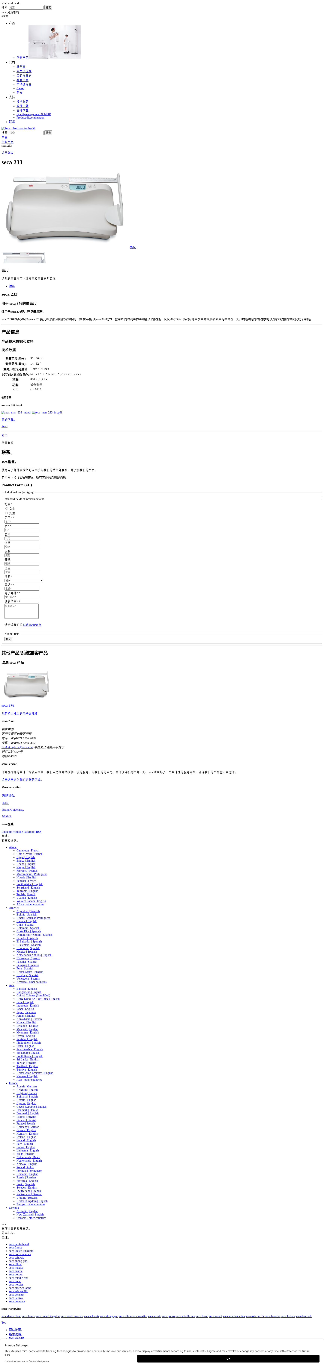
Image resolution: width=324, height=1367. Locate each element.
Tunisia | (25, 894)
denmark (17, 1301)
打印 (5, 435)
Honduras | (28, 948)
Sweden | (26, 1187)
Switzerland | (28, 1190)
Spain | (25, 1184)
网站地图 (15, 1329)
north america (20, 1254)
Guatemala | (28, 944)
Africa (12, 847)
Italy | (24, 1143)
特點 (12, 286)
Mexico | (26, 951)
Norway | (26, 1164)
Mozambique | (31, 874)
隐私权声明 (17, 1338)
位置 (7, 568)
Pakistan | (27, 1039)
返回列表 (8, 152)
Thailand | (27, 1066)
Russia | (26, 1177)
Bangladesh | (28, 992)
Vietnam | (27, 1076)
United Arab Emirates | (34, 1072)
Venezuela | (28, 978)
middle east (18, 1277)
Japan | (26, 1012)
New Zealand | (30, 1214)
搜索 (48, 7)
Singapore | (28, 1052)
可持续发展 (24, 84)
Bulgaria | (27, 1096)
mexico (16, 1267)
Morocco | (27, 870)
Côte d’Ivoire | (29, 853)
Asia (11, 985)
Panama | (26, 961)
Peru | (24, 968)
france (15, 1247)
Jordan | (25, 1015)
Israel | (25, 1008)
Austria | (26, 1086)
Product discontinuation (30, 117)
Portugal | (29, 1170)
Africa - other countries (30, 904)
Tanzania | (27, 890)
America (14, 907)
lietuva (16, 1298)
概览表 (21, 66)
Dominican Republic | (34, 934)
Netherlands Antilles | (34, 955)
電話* (9, 584)
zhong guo (18, 1261)
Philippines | (28, 1042)
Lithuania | (27, 1150)
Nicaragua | (28, 958)
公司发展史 (24, 75)
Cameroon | (27, 850)
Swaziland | (28, 887)
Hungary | (27, 1133)
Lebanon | (27, 1025)
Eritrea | (25, 860)
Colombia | (28, 928)
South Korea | (29, 1056)
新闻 (19, 92)
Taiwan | (26, 1062)
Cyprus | (26, 1103)
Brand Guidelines (13, 809)
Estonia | (26, 1116)
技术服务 (22, 101)
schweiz (16, 1257)
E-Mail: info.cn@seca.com (17, 747)
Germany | (27, 1126)
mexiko (139, 1316)
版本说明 (15, 1334)
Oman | (25, 1035)
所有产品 (22, 57)
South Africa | (29, 884)
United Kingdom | (32, 1201)
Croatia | (26, 1099)
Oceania (14, 1207)
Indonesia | (27, 1005)
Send (5, 426)
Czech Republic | (31, 1106)
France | (25, 1123)
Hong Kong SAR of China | (38, 998)
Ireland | (26, 1140)
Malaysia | (27, 1029)
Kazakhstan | (29, 1019)
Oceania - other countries (31, 1217)
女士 (11, 508)
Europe (13, 1083)
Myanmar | (27, 1032)
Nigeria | (26, 877)
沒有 (7, 551)
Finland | (26, 1120)
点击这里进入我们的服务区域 (21, 779)
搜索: (5, 7)
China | (33, 995)
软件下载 (22, 106)
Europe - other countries (30, 1204)
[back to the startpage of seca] (18, 128)
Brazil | (33, 917)
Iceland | (26, 1137)
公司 (7, 534)
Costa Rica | (28, 931)
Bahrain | (26, 988)
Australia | (27, 1211)
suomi (215, 1316)
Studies (7, 816)
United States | (29, 971)
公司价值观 (24, 71)
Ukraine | (27, 1197)
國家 (8, 576)
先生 (11, 513)
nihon (15, 1264)
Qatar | (25, 1046)
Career (20, 88)
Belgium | (27, 1089)
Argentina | (28, 911)
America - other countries (31, 981)
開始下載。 (9, 419)
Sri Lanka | (27, 1059)
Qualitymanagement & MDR (33, 114)
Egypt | (25, 857)
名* (7, 526)
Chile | (25, 924)
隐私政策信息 (32, 625)
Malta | (25, 1153)
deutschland (19, 1244)
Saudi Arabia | (29, 1049)
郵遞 (7, 559)
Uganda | (26, 897)
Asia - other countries (29, 1079)
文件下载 (22, 110)
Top (4, 1322)
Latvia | (25, 1147)
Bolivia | (26, 914)
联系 (12, 121)
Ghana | (25, 864)
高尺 (133, 247)
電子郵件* (12, 593)
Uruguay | (27, 975)
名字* (9, 517)
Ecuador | (27, 938)
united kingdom (21, 1250)
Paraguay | (27, 965)
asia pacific (18, 1291)
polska (15, 1274)
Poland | (25, 1167)
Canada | (26, 921)
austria (15, 1271)
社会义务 (22, 80)
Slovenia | (27, 1180)
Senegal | (26, 880)
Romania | (27, 1174)
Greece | (26, 1130)
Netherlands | (28, 1157)
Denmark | (27, 1110)
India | (25, 1002)
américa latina (20, 1287)
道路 (7, 543)
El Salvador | (29, 941)
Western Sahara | (31, 901)
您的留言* (12, 601)
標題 (8, 504)
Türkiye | (26, 1069)
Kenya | (25, 867)
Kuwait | (26, 1022)
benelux (16, 1294)
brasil (15, 1281)
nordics (16, 1284)
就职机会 (8, 795)
